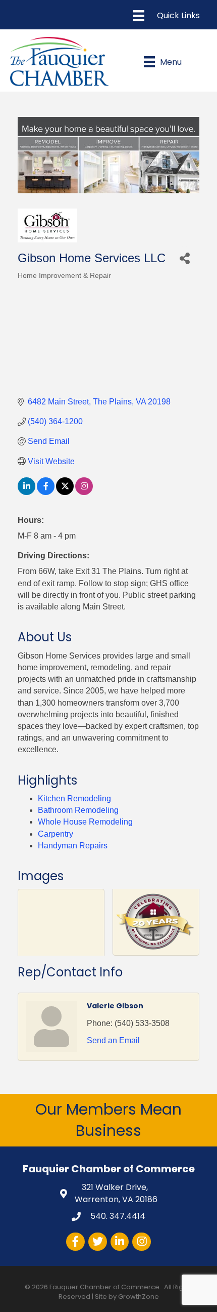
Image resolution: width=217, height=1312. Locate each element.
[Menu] (166, 15)
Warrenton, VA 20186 (116, 1193)
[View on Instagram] (84, 492)
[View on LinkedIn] (26, 492)
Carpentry (55, 834)
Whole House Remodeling (85, 821)
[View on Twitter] (65, 492)
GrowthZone (138, 1296)
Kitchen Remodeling (74, 798)
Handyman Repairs (72, 845)
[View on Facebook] (46, 492)
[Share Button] (184, 258)
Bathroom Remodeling (78, 810)
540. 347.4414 (116, 1216)
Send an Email (113, 1040)
